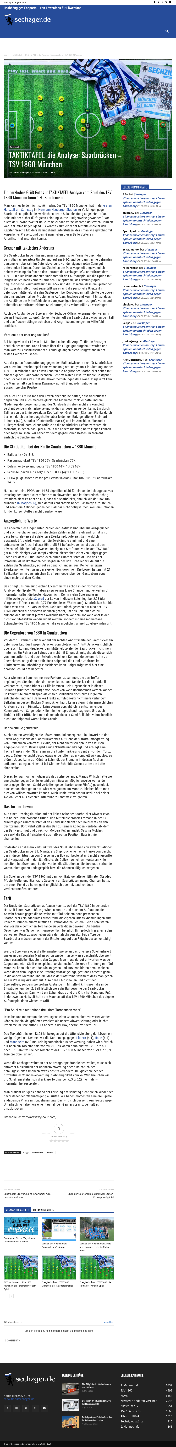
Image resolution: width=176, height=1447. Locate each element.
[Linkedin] (51, 1173)
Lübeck (81, 1038)
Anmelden (108, 1322)
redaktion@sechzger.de (19, 1399)
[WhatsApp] (44, 1173)
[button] (167, 31)
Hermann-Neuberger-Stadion (57, 210)
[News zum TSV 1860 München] (27, 20)
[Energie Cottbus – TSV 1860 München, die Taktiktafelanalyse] (59, 1267)
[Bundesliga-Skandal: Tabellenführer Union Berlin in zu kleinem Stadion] (70, 1422)
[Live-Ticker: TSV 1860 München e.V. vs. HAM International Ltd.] (70, 1405)
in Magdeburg (26, 503)
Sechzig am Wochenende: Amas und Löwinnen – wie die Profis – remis (95, 1247)
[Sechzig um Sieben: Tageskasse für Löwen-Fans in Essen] (21, 1226)
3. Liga (26, 1152)
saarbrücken (37, 1152)
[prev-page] (6, 1296)
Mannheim (17, 1042)
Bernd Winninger (21, 172)
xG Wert (38, 599)
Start (6, 54)
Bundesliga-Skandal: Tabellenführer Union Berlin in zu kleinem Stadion (97, 1419)
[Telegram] (59, 1173)
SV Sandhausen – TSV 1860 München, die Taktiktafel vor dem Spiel (20, 1285)
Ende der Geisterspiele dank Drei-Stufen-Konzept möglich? (91, 1195)
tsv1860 (50, 1152)
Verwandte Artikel (17, 1210)
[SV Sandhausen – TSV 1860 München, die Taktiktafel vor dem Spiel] (21, 1267)
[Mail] (25, 1408)
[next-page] (11, 1296)
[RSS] (35, 1408)
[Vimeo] (166, 2)
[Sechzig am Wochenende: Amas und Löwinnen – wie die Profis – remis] (97, 1229)
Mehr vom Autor (43, 1210)
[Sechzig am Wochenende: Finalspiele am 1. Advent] (59, 1229)
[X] (162, 2)
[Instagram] (159, 2)
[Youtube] (170, 2)
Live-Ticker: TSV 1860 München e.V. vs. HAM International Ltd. (96, 1402)
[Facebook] (155, 2)
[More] (68, 1173)
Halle (98, 1038)
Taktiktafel (17, 54)
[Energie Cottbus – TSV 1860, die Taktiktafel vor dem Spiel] (97, 1267)
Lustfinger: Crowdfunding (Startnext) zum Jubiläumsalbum (27, 1195)
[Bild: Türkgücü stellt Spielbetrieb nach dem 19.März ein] (70, 1389)
